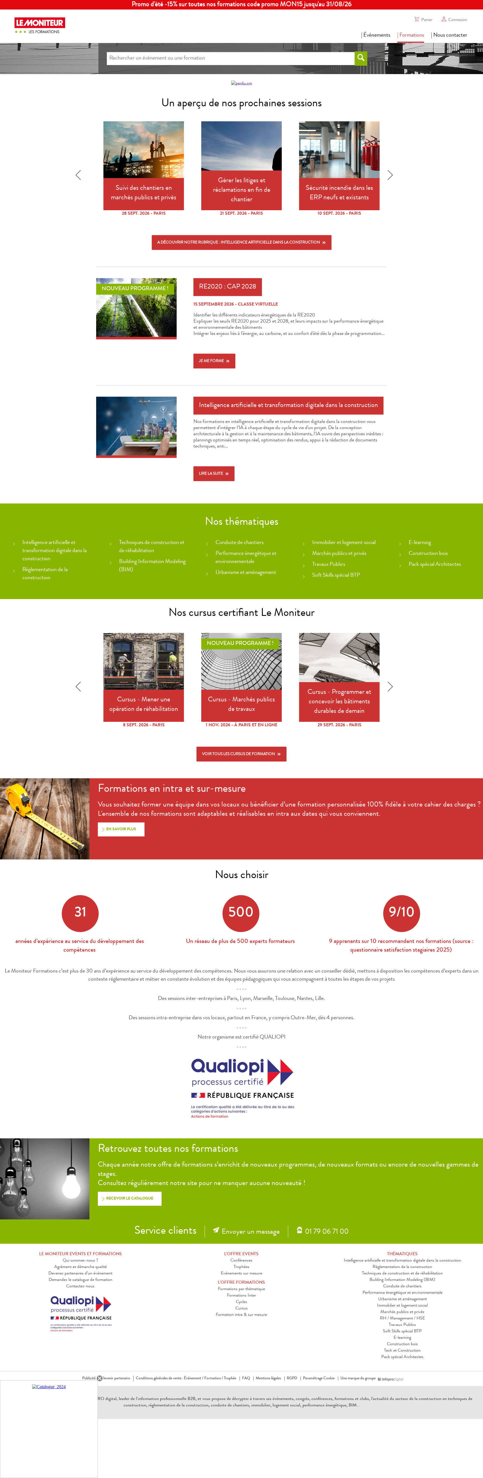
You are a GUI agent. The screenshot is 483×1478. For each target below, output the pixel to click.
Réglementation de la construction (402, 1267)
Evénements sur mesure (241, 1273)
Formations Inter (241, 1295)
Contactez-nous (80, 1286)
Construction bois (428, 554)
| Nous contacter (449, 35)
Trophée (230, 1378)
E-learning (420, 543)
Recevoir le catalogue (129, 1199)
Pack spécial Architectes (435, 564)
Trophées (241, 1267)
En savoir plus (121, 829)
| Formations (410, 35)
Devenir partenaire (115, 1378)
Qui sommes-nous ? (80, 1261)
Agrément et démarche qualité (80, 1267)
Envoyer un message (251, 1232)
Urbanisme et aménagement (246, 573)
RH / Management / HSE (402, 1318)
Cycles (241, 1302)
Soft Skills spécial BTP (336, 575)
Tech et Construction (402, 1351)
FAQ (246, 1378)
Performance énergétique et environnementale (402, 1293)
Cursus (241, 1308)
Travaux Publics (328, 564)
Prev (79, 174)
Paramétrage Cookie (319, 1378)
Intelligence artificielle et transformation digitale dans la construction (54, 551)
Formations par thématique (241, 1289)
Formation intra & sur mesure (241, 1315)
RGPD (292, 1378)
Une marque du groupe (358, 1378)
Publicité (89, 1378)
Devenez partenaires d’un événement (80, 1273)
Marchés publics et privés (339, 554)
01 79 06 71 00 (327, 1232)
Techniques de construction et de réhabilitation (402, 1273)
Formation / (213, 1378)
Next (391, 174)
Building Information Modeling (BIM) (402, 1280)
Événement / (193, 1378)
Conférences (241, 1261)
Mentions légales (268, 1378)
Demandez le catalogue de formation (80, 1280)
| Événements (375, 35)
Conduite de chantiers (240, 543)
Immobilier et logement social (344, 543)
